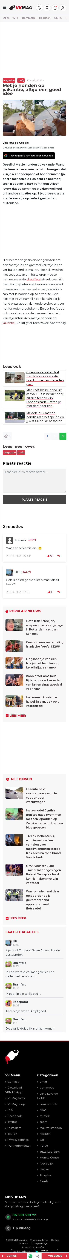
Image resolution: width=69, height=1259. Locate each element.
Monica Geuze (49, 1157)
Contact (13, 1081)
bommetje (47, 1087)
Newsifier (39, 1247)
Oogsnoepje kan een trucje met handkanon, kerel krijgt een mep (42, 663)
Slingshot (46, 1175)
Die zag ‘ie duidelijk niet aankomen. (30, 1028)
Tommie (20, 540)
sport (43, 1121)
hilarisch (45, 1133)
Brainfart (19, 962)
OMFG (58, 18)
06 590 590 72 (24, 1215)
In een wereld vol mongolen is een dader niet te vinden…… (29, 974)
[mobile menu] (4, 7)
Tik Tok (12, 1133)
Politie (44, 1145)
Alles (6, 18)
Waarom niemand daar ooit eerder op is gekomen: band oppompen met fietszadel (42, 900)
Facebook (15, 1116)
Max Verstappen (51, 1128)
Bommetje (29, 18)
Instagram (14, 1128)
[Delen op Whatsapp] (62, 436)
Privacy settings (18, 1139)
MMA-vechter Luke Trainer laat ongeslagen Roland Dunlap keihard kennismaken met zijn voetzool (43, 874)
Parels (44, 1181)
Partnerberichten (19, 1145)
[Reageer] (59, 556)
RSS (10, 1110)
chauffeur (34, 279)
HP (17, 572)
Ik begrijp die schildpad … (23, 993)
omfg (21, 80)
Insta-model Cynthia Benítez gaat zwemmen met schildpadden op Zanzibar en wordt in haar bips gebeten (44, 819)
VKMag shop (16, 1104)
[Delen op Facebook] (47, 436)
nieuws (44, 1169)
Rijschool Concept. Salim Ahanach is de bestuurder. (32, 952)
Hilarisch (45, 18)
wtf (42, 1139)
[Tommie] (9, 540)
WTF (15, 18)
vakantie (9, 323)
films (43, 1110)
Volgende (55, 1255)
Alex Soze (46, 1163)
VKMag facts (16, 1098)
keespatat (20, 1001)
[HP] (9, 572)
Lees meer (18, 715)
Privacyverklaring (39, 1240)
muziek (45, 1116)
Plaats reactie (34, 499)
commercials (48, 1104)
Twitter (12, 1121)
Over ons (23, 1243)
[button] (47, 7)
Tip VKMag (21, 1228)
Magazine (9, 80)
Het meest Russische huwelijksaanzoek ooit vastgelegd (42, 702)
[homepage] (20, 7)
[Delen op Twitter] (55, 436)
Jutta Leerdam (50, 1151)
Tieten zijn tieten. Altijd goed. (26, 1011)
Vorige (12, 1255)
